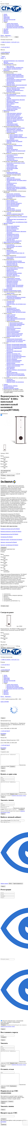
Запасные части (11, 83)
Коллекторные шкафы (12, 168)
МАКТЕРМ (7, 18)
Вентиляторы (10, 184)
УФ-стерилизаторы (11, 94)
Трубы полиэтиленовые (13, 332)
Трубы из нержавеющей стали (14, 334)
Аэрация (9, 98)
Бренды (5, 15)
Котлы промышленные (12, 205)
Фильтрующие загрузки (13, 106)
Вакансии (6, 31)
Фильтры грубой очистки (13, 275)
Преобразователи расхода (13, 309)
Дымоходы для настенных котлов (15, 119)
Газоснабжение (10, 244)
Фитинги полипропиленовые (14, 360)
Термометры (10, 148)
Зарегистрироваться (17, 883)
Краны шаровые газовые (16, 136)
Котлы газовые (10, 200)
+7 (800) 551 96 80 (5, 42)
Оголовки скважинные (12, 238)
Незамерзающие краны (12, 140)
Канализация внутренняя (16, 322)
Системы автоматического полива (12, 290)
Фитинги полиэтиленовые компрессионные (13, 362)
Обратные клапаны (11, 271)
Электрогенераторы (12, 296)
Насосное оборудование (13, 25)
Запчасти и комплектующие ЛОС (15, 214)
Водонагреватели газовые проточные (16, 79)
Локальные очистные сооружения (15, 27)
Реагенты (9, 105)
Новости (6, 30)
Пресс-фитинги (10, 368)
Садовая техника (8, 289)
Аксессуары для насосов (13, 236)
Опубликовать (13, 1086)
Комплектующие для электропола (15, 382)
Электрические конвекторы (14, 173)
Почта (3, 35)
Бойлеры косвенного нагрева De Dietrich (11, 531)
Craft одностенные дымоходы (14, 113)
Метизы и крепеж (8, 223)
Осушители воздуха (12, 183)
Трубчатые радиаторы (12, 282)
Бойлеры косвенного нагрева (14, 74)
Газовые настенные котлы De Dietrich (10, 528)
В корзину (3, 475)
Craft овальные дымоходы (13, 115)
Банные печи (10, 250)
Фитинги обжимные (12, 359)
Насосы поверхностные (13, 228)
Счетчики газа (10, 302)
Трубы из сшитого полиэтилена (15, 333)
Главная (6, 384)
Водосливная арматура (9, 110)
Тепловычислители (11, 308)
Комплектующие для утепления (15, 341)
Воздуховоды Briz (11, 185)
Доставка (6, 29)
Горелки (9, 207)
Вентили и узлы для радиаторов (15, 130)
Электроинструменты (12, 154)
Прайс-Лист (7, 16)
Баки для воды (10, 66)
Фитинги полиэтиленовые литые (15, 364)
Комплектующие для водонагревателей (17, 85)
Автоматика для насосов (13, 235)
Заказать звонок (5, 53)
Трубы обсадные (11, 320)
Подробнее (3, 547)
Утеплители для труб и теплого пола (16, 340)
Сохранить (12, 766)
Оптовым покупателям (9, 19)
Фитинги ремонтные (12, 372)
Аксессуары (10, 169)
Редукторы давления (12, 274)
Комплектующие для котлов (14, 210)
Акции (5, 14)
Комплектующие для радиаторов (15, 285)
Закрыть (3, 718)
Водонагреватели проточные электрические (14, 81)
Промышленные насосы (13, 234)
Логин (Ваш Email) (5, 820)
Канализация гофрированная (17, 324)
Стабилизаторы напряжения (14, 298)
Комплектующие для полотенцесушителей (12, 264)
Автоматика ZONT (8, 63)
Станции (9, 212)
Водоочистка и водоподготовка (15, 26)
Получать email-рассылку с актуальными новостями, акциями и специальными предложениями (12, 1022)
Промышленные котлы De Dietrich (9, 534)
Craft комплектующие (12, 124)
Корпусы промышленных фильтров (16, 99)
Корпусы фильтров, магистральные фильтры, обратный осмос (16, 88)
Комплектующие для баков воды (15, 67)
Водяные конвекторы (12, 172)
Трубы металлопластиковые (14, 328)
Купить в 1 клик (10, 475)
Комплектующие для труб (13, 336)
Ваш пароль (4, 822)
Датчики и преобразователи (14, 310)
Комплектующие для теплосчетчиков (16, 312)
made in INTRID (5, 701)
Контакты (6, 33)
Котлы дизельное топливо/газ (14, 203)
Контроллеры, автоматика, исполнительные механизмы (14, 194)
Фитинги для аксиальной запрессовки (16, 344)
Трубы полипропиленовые (13, 330)
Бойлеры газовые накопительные (15, 75)
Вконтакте (8, 35)
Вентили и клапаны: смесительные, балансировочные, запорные (16, 128)
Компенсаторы (10, 270)
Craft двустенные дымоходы (14, 114)
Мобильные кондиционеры (14, 179)
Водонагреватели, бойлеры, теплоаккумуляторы (11, 386)
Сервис (5, 22)
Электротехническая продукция (15, 157)
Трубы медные (10, 326)
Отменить (11, 1101)
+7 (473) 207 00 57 (5, 47)
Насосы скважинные (12, 227)
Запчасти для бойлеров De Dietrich (9, 545)
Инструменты (10, 156)
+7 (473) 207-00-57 (5, 731)
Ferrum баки (10, 122)
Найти (16, 37)
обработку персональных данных (19, 795)
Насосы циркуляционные (13, 226)
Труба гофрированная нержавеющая (16, 318)
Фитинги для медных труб (13, 353)
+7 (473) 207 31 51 (14, 42)
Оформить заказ (13, 794)
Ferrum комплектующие (13, 125)
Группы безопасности (12, 269)
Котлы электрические (12, 201)
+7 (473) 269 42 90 (5, 52)
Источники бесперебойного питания (16, 297)
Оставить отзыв (4, 605)
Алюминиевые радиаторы (13, 278)
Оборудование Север (12, 165)
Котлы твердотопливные (13, 204)
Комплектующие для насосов (14, 240)
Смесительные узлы (12, 167)
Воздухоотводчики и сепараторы (15, 267)
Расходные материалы (12, 160)
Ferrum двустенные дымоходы (14, 118)
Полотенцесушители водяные (14, 261)
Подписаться (4, 1101)
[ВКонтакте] (1, 415)
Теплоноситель (10, 158)
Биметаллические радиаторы (14, 279)
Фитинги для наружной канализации (16, 356)
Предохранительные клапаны (14, 273)
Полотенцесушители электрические (16, 262)
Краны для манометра (12, 149)
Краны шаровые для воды (16, 134)
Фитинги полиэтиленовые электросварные (13, 366)
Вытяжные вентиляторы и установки (16, 187)
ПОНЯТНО (3, 1124)
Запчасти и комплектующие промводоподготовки (14, 108)
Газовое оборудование (12, 23)
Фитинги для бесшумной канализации (16, 345)
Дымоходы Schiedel (11, 121)
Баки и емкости (10, 103)
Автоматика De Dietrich (7, 537)
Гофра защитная (11, 316)
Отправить (21, 809)
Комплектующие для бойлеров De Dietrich (11, 539)
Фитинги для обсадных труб (14, 357)
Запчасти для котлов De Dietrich (9, 542)
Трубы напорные (11, 329)
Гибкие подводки (11, 314)
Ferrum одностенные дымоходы (15, 117)
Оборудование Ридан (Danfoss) (11, 242)
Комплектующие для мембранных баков (17, 222)
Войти (10, 883)
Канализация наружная (15, 325)
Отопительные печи (12, 251)
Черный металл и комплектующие (15, 373)
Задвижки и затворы (12, 132)
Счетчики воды (10, 301)
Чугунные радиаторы (12, 283)
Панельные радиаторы (12, 281)
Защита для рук (10, 293)
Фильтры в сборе (11, 101)
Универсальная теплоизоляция (14, 339)
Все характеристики (5, 470)
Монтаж (6, 21)
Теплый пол (10, 379)
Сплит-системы (11, 177)
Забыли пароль (4, 883)
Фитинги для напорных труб (14, 355)
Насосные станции (11, 230)
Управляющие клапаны (13, 102)
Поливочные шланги (12, 317)
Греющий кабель (11, 380)
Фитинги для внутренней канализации (17, 347)
